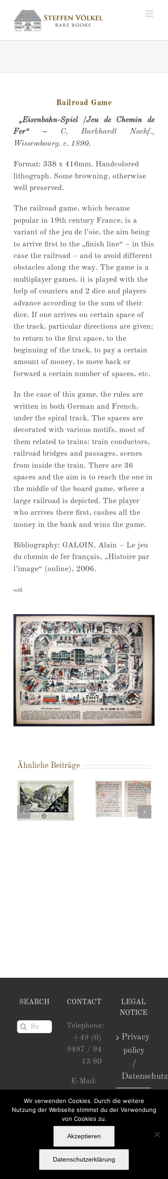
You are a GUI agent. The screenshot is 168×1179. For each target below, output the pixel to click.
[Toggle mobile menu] (150, 13)
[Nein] (156, 1134)
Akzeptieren (84, 1136)
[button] (23, 812)
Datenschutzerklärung (84, 1159)
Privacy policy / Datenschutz (134, 1057)
